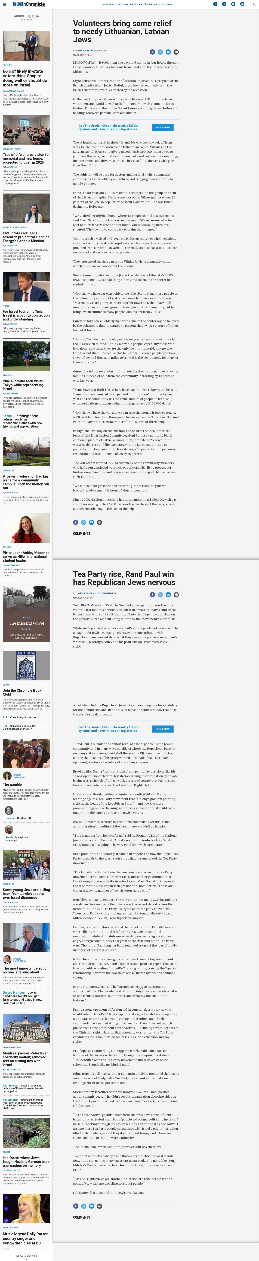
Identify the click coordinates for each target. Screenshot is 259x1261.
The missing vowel (26, 623)
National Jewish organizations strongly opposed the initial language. (24, 1075)
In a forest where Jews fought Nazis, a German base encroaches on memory (26, 1162)
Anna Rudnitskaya (87, 50)
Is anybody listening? (17, 839)
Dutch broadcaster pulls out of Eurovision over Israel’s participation (23, 1088)
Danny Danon (19, 961)
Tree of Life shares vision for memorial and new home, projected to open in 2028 (26, 158)
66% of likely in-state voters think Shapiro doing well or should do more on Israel (25, 78)
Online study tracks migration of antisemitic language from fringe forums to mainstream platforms (23, 1104)
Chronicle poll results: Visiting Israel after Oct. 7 (19, 727)
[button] (254, 4)
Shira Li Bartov (12, 1070)
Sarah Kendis (19, 777)
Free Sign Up (163, 127)
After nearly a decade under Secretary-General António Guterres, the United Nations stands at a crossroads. (23, 980)
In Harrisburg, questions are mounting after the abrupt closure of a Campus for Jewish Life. (26, 500)
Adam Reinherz (12, 394)
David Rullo (11, 167)
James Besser (84, 593)
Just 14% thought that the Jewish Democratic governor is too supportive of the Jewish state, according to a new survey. (26, 100)
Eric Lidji (27, 629)
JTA (105, 50)
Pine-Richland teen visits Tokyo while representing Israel (23, 385)
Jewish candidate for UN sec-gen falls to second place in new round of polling (22, 998)
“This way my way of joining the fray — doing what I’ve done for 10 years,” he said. (25, 330)
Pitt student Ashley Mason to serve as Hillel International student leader (26, 557)
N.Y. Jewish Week (106, 593)
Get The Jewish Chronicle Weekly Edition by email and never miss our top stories (109, 127)
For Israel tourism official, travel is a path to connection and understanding (26, 315)
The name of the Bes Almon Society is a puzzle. (26, 636)
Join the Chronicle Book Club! (22, 692)
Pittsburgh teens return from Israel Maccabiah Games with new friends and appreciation (22, 421)
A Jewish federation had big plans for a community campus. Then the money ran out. (26, 482)
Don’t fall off (24, 818)
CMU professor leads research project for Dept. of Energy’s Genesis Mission (26, 237)
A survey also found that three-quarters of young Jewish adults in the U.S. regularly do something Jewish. (26, 909)
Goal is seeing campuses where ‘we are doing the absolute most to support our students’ (24, 572)
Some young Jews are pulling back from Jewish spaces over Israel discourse (26, 894)
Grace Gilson (11, 493)
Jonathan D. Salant (14, 91)
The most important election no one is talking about (25, 970)
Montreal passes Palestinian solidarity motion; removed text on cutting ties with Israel (25, 1059)
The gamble (12, 784)
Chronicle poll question (23, 717)
